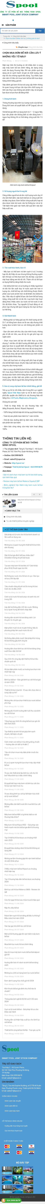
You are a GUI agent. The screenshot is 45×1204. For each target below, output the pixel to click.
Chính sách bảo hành (12, 1111)
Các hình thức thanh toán (13, 1131)
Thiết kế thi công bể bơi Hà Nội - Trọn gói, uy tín (22, 1030)
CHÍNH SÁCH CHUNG (9, 1096)
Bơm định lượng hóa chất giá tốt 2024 (19, 981)
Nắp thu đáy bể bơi (11, 908)
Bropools (33, 398)
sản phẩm (17, 20)
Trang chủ (6, 36)
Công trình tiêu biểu (19, 36)
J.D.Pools (14, 398)
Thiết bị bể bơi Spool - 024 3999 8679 (27, 467)
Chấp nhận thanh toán (13, 1141)
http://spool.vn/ (18, 463)
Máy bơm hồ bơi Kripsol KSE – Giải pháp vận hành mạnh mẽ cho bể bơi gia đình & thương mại (21, 827)
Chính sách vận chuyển (13, 1101)
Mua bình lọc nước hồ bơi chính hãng (18, 944)
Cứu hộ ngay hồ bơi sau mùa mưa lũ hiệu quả (22, 900)
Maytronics (24, 398)
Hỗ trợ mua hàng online (12, 1121)
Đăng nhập (28, 20)
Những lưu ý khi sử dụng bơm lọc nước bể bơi (21, 973)
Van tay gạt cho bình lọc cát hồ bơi (17, 926)
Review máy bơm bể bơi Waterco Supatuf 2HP (22, 481)
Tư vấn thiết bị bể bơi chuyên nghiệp (20, 521)
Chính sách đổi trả (11, 1106)
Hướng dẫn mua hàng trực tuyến (16, 1126)
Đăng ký (38, 20)
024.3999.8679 (13, 1200)
